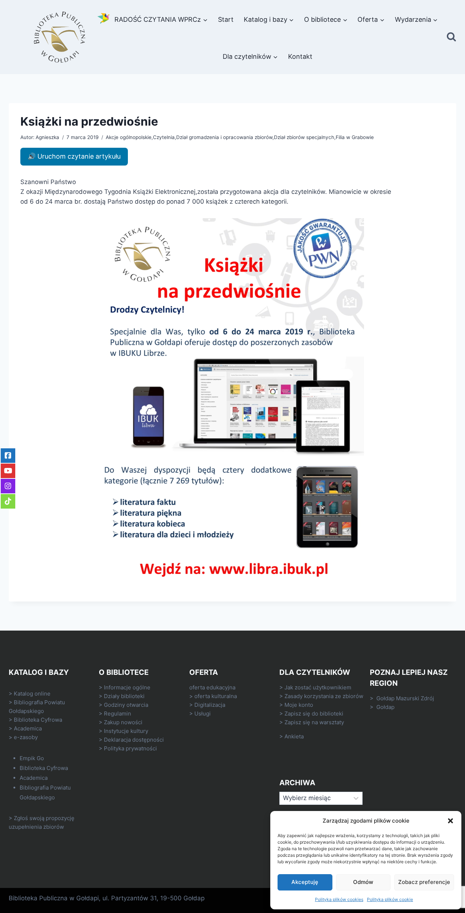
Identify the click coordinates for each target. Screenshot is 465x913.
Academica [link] (28, 728)
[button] (450, 820)
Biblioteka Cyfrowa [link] (38, 719)
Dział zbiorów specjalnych (304, 137)
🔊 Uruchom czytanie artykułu (74, 156)
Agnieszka (47, 137)
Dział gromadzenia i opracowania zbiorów (224, 137)
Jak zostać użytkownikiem (317, 687)
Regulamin (117, 713)
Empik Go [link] (32, 758)
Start (226, 19)
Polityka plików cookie (390, 899)
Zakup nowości (123, 722)
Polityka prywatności (130, 748)
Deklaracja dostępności (134, 739)
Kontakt (300, 56)
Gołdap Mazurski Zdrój (405, 698)
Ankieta (294, 736)
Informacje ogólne (127, 687)
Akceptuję (304, 882)
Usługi (202, 713)
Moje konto (298, 704)
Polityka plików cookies (339, 899)
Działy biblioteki (124, 696)
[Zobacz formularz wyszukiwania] (451, 37)
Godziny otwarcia (126, 704)
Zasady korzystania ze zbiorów (323, 696)
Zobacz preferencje (424, 882)
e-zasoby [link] (26, 737)
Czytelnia (164, 137)
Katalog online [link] (32, 693)
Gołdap (385, 707)
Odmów (363, 882)
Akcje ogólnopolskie (128, 137)
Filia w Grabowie (355, 137)
